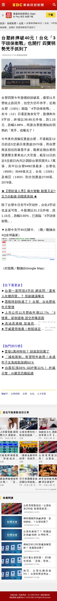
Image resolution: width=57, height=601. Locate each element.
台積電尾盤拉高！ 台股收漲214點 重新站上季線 (48, 457)
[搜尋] (53, 7)
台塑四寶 (15, 394)
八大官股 (41, 394)
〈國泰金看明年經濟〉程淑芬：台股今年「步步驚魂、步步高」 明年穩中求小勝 (28, 457)
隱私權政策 (45, 595)
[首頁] (28, 4)
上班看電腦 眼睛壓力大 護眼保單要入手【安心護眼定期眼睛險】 (9, 434)
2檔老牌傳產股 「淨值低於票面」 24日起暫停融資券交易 (9, 457)
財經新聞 (11, 23)
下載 (50, 15)
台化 (32, 394)
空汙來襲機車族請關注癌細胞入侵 (28, 481)
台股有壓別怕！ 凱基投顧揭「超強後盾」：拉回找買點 (28, 434)
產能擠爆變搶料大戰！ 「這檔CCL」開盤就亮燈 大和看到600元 (9, 481)
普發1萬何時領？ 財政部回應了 (27, 351)
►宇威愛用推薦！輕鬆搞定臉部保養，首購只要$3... (22, 329)
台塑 (25, 394)
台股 (21, 23)
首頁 (2, 23)
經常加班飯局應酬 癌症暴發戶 (48, 480)
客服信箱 (13, 595)
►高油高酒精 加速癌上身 (19, 324)
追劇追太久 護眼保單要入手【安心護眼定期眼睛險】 (48, 434)
